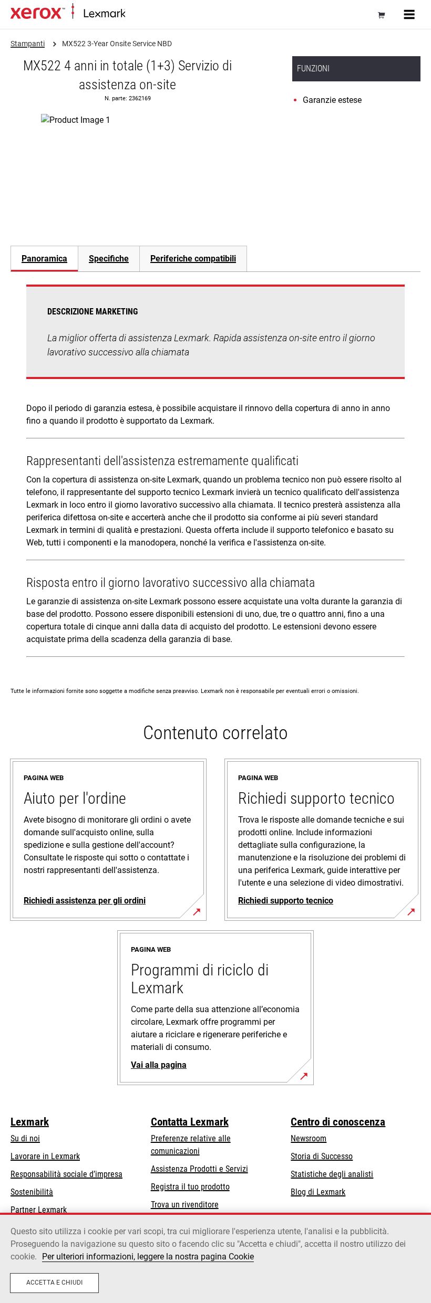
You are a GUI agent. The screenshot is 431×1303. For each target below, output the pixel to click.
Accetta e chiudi (54, 1282)
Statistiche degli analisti (332, 1174)
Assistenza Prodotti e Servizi (199, 1169)
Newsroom (308, 1138)
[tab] (44, 258)
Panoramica (44, 259)
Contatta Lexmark (190, 1122)
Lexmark (30, 1122)
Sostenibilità (32, 1192)
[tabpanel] (215, 473)
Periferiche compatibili (193, 259)
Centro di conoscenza (338, 1122)
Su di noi (25, 1138)
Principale (139, 13)
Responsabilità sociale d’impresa (66, 1174)
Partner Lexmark (39, 1210)
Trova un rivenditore (185, 1205)
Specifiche (109, 259)
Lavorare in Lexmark (45, 1156)
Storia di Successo (322, 1156)
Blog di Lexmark (318, 1192)
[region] (215, 1258)
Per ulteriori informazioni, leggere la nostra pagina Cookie (148, 1257)
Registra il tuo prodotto (190, 1187)
